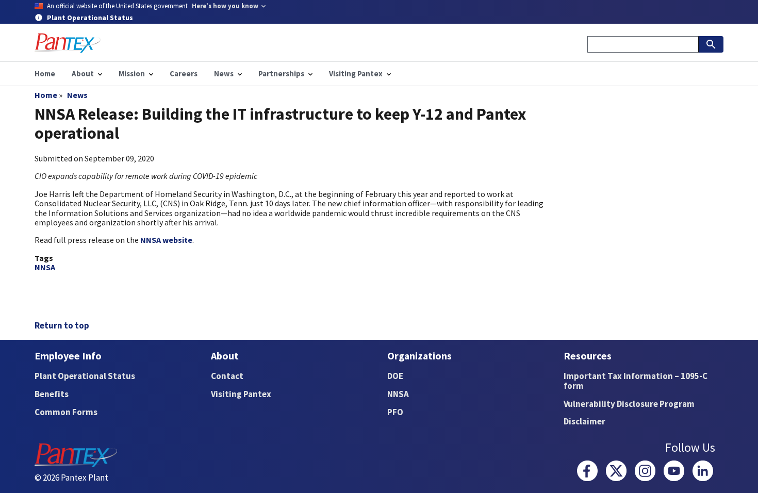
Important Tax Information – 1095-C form (635, 380)
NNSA (45, 267)
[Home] (68, 43)
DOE (395, 376)
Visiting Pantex (241, 394)
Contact (227, 376)
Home (46, 95)
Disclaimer (584, 421)
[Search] (711, 44)
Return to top (62, 325)
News (77, 95)
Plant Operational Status (85, 376)
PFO (395, 412)
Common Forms (66, 412)
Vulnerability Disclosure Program (629, 403)
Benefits (52, 394)
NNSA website (166, 240)
